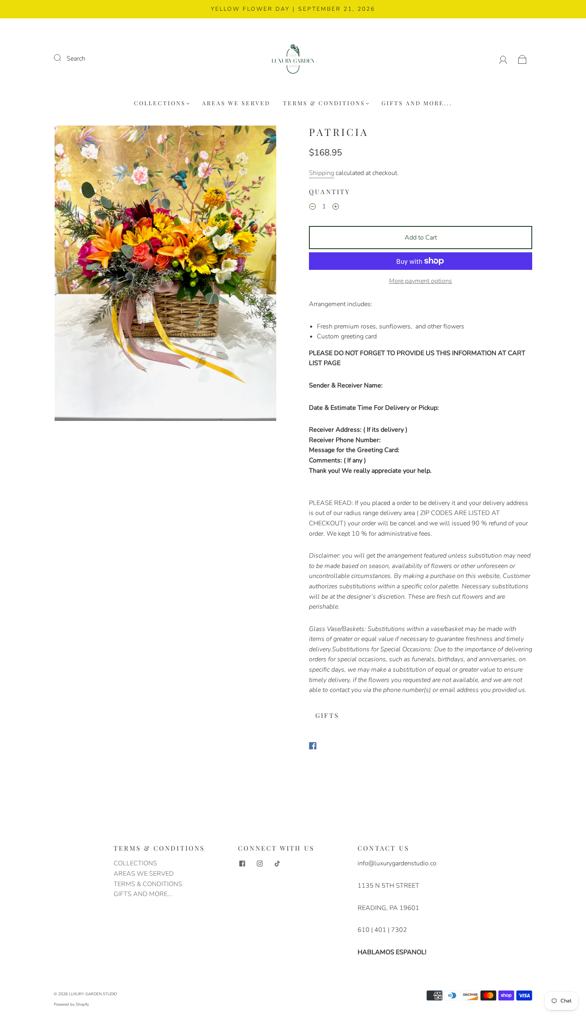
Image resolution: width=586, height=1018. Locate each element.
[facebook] (242, 863)
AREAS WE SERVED (236, 103)
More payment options (420, 281)
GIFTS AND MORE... (416, 103)
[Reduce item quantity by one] (312, 207)
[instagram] (259, 863)
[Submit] (62, 58)
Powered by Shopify (71, 1004)
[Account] (503, 59)
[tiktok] (277, 863)
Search (76, 58)
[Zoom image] (165, 275)
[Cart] (522, 59)
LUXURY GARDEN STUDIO (93, 994)
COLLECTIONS (160, 103)
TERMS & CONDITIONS (324, 103)
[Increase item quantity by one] (335, 207)
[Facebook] (312, 746)
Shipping (321, 173)
